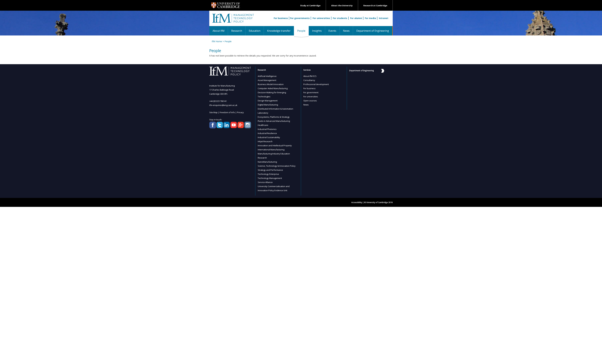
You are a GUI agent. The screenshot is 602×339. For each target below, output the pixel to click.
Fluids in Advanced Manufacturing (274, 121)
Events (332, 30)
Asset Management (267, 80)
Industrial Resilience (267, 133)
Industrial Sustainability (269, 137)
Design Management (267, 100)
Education (254, 30)
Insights (317, 30)
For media (370, 18)
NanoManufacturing (267, 161)
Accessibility (356, 202)
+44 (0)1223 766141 (218, 101)
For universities (321, 18)
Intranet (383, 18)
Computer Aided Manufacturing (273, 88)
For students (340, 18)
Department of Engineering (372, 30)
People (303, 30)
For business (281, 18)
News (346, 30)
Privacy (240, 112)
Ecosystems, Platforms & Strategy (274, 117)
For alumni (356, 18)
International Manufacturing (271, 149)
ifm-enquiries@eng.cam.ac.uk (223, 105)
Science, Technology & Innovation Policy (277, 165)
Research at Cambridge (375, 5)
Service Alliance (265, 182)
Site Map (213, 112)
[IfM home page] (232, 20)
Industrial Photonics (267, 129)
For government (310, 92)
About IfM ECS (310, 76)
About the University (342, 5)
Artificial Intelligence (267, 76)
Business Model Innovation (271, 84)
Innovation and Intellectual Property (275, 145)
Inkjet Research (265, 141)
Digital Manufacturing (268, 104)
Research (236, 30)
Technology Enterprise (268, 174)
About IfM (218, 30)
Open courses (310, 100)
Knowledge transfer (278, 30)
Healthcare (263, 125)
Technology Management (270, 178)
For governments (300, 18)
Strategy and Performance (270, 170)
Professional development (316, 84)
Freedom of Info (227, 112)
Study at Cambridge (310, 5)
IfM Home (217, 41)
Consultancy (309, 80)
